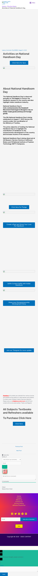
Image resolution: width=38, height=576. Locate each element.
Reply (2, 565)
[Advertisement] (19, 29)
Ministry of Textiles (13, 123)
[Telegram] (22, 514)
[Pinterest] (26, 514)
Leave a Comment (6, 50)
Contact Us (19, 501)
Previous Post (19, 446)
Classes (19, 498)
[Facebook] (12, 514)
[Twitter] (15, 514)
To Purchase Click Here (17, 418)
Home (19, 496)
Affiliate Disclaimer (19, 505)
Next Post (19, 450)
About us (19, 500)
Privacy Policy (19, 503)
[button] (19, 526)
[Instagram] (19, 514)
